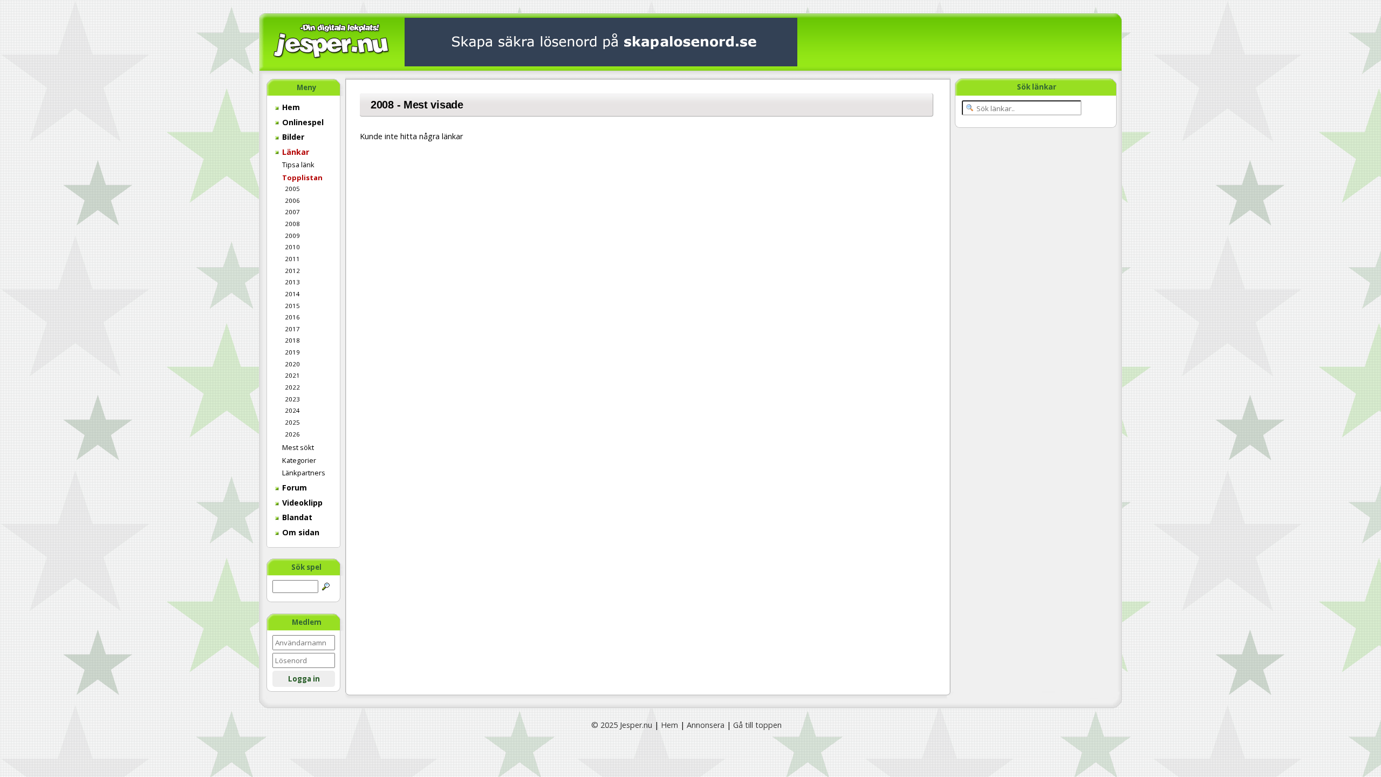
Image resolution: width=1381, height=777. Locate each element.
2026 (292, 434)
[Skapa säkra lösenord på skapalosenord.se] (601, 41)
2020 (292, 364)
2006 (292, 200)
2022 (292, 387)
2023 (292, 399)
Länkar (294, 152)
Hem (290, 107)
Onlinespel (302, 122)
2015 (292, 306)
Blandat (296, 517)
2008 (292, 224)
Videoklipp (301, 502)
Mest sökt (298, 447)
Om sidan (299, 532)
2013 (292, 282)
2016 (292, 317)
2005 (292, 189)
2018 (292, 340)
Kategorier (299, 460)
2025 (292, 422)
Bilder (292, 137)
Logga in (304, 679)
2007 (292, 212)
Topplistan (302, 177)
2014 (292, 294)
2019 (292, 352)
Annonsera (705, 725)
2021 (292, 375)
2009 (292, 235)
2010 (292, 247)
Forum (293, 487)
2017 (292, 329)
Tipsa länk (298, 164)
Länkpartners (303, 473)
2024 (292, 410)
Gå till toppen (757, 725)
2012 (292, 271)
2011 (292, 259)
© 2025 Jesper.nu (621, 725)
